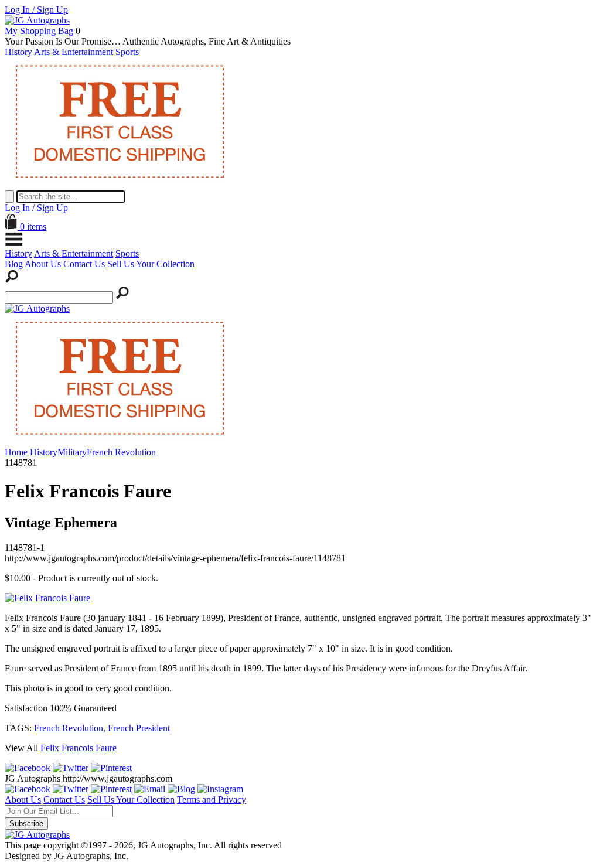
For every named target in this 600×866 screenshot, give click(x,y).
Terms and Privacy (211, 799)
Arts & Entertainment (73, 52)
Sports (127, 52)
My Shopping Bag (39, 31)
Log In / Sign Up (36, 10)
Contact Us (84, 264)
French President (139, 728)
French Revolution (68, 728)
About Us (43, 264)
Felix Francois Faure (78, 748)
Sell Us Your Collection (151, 264)
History (18, 52)
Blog (14, 264)
